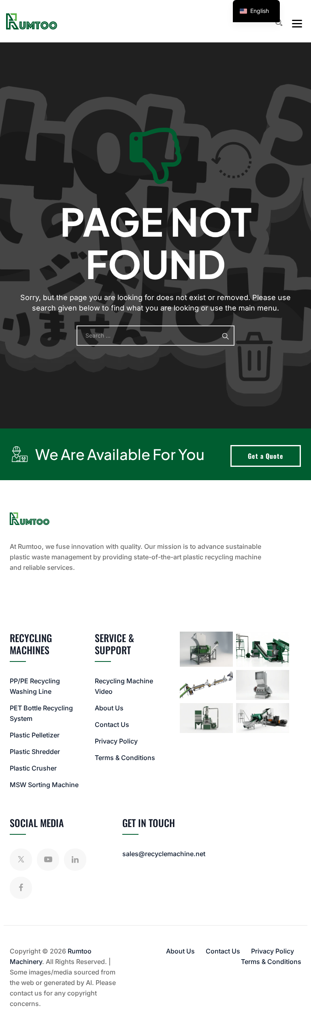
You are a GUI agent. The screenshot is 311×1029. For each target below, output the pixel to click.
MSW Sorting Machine (44, 785)
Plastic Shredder (35, 752)
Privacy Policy (116, 741)
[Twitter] (21, 859)
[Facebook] (21, 888)
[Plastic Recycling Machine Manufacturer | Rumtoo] (31, 21)
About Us (109, 708)
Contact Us (112, 724)
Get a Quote (265, 456)
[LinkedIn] (75, 859)
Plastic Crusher (33, 768)
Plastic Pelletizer (35, 735)
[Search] (278, 23)
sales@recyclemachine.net (163, 854)
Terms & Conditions (125, 758)
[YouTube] (48, 859)
